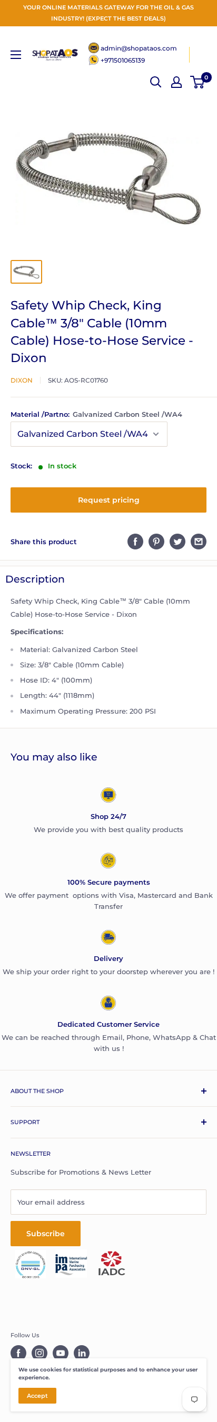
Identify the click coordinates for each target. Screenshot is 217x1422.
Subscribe (45, 1233)
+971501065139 (123, 60)
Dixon (22, 380)
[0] (197, 82)
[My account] (176, 82)
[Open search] (156, 82)
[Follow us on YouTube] (60, 1353)
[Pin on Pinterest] (156, 541)
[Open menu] (16, 55)
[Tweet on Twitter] (177, 541)
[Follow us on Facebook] (18, 1353)
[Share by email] (198, 541)
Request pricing (109, 500)
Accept (37, 1395)
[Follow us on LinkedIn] (82, 1353)
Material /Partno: (96, 414)
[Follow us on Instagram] (39, 1353)
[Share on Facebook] (135, 541)
